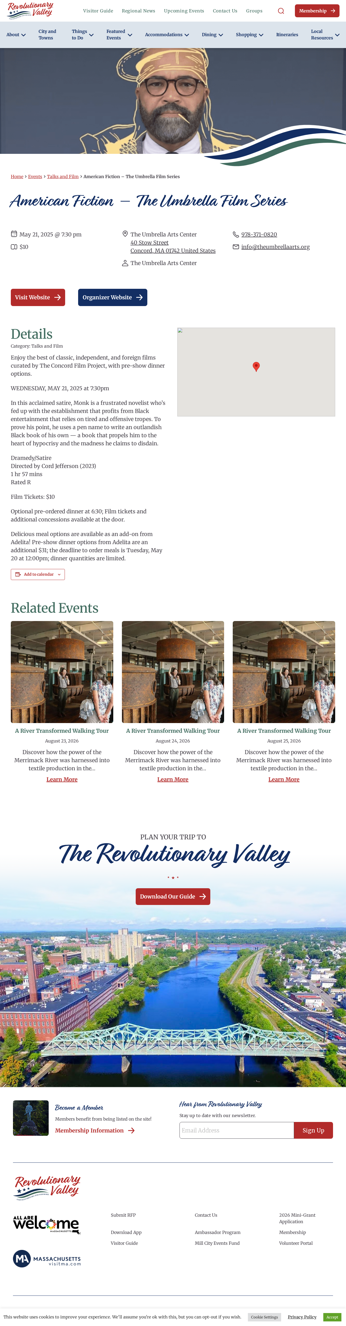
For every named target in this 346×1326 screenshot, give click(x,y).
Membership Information (89, 1130)
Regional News (138, 10)
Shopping (246, 34)
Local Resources (322, 34)
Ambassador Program (218, 1232)
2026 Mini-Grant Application (297, 1218)
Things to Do (79, 34)
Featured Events (116, 34)
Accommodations (163, 34)
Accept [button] (332, 1317)
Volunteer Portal (296, 1243)
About (12, 34)
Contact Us (225, 10)
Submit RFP (123, 1215)
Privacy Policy (302, 1317)
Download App (126, 1232)
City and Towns (47, 34)
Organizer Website (107, 297)
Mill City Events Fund (217, 1243)
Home (17, 176)
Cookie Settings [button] (264, 1317)
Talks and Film (63, 176)
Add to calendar (39, 574)
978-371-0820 (259, 234)
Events (35, 176)
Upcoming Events (184, 10)
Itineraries (287, 34)
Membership (313, 10)
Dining (209, 34)
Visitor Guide (98, 10)
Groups (254, 10)
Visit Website (32, 297)
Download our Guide (167, 896)
